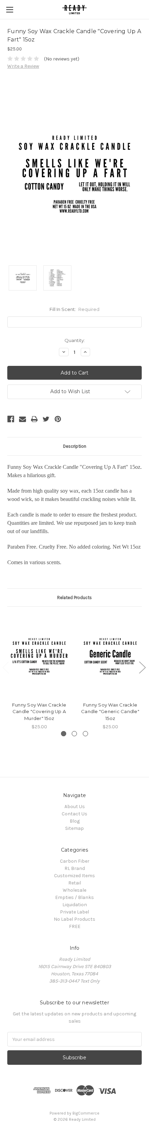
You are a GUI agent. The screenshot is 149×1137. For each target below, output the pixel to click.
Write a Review (23, 66)
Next (142, 667)
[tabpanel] (39, 672)
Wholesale (74, 890)
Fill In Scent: (75, 309)
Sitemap (74, 828)
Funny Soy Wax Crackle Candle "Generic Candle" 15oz (110, 711)
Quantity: (74, 340)
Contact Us (74, 814)
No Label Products (74, 919)
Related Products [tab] (74, 597)
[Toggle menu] (9, 9)
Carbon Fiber (74, 861)
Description (74, 446)
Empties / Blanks (74, 897)
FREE (74, 926)
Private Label (74, 912)
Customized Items (74, 876)
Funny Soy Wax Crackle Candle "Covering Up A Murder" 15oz (39, 711)
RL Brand (74, 868)
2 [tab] (74, 733)
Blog (75, 821)
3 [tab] (85, 733)
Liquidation (74, 905)
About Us (74, 806)
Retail (74, 883)
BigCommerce (85, 1113)
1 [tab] (63, 733)
